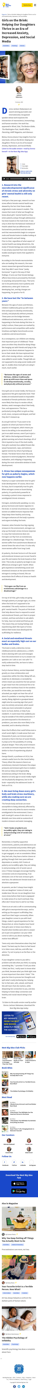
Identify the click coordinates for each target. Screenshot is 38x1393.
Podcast (18, 1377)
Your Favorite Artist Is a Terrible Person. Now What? (17, 1288)
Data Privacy (24, 1379)
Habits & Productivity (17, 1244)
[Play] (4, 179)
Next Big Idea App (7, 1377)
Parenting (14, 45)
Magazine (4, 14)
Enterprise (28, 1377)
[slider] (32, 178)
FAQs (23, 1377)
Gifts (14, 1377)
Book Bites (6, 45)
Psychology (15, 1344)
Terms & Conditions (14, 1379)
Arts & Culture (6, 1293)
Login (29, 1379)
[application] (19, 179)
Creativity (24, 1293)
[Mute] (29, 179)
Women (22, 45)
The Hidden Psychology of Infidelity (14, 1339)
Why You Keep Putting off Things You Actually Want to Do (18, 1239)
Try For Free (27, 5)
